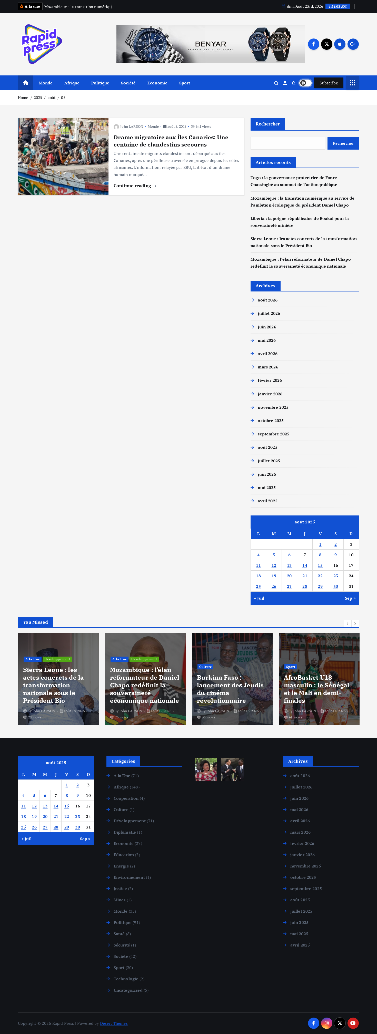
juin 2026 (267, 327)
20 (289, 576)
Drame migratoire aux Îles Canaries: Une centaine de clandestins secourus (171, 140)
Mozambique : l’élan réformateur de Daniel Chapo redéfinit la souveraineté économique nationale (144, 685)
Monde (46, 83)
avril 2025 (267, 501)
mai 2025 (267, 487)
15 (320, 565)
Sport (184, 83)
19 (274, 576)
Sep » (350, 598)
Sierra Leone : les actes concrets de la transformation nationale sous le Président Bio (53, 685)
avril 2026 (267, 353)
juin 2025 (267, 474)
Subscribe (329, 83)
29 (320, 586)
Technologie (126, 979)
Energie (121, 866)
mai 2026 (267, 340)
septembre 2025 (273, 434)
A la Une (32, 659)
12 (274, 565)
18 (258, 576)
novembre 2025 (273, 407)
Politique (100, 83)
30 (335, 586)
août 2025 (267, 447)
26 (274, 586)
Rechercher (268, 124)
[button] (348, 623)
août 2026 (267, 300)
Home (23, 97)
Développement (57, 659)
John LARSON (131, 126)
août (52, 97)
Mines (120, 900)
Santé (119, 934)
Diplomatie (125, 832)
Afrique (72, 83)
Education (124, 854)
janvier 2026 (270, 394)
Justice (120, 888)
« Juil (259, 598)
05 (63, 97)
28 (304, 586)
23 (335, 576)
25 (258, 586)
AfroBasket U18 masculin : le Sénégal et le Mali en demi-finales (316, 689)
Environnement (129, 877)
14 (304, 565)
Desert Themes (114, 1023)
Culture (205, 667)
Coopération (126, 798)
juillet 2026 (269, 313)
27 (289, 586)
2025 (38, 97)
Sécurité (122, 945)
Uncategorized (128, 990)
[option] (58, 679)
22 (320, 576)
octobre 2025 (271, 420)
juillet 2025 (269, 461)
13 (289, 565)
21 (304, 576)
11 (258, 565)
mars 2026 (268, 367)
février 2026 (270, 380)
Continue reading (133, 186)
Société (128, 83)
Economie (157, 83)
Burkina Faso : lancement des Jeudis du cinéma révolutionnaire (230, 689)
